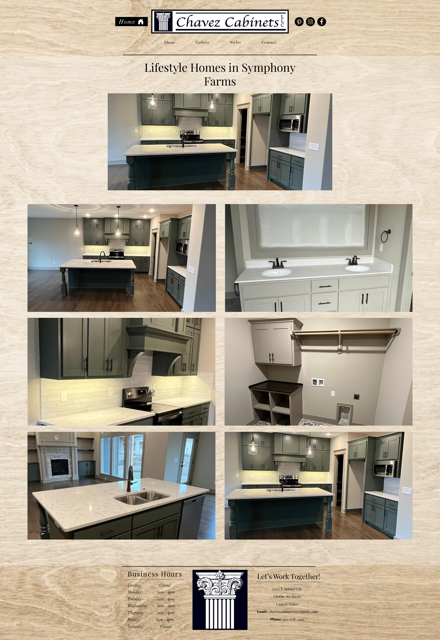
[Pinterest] (299, 21)
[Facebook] (321, 21)
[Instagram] (310, 21)
